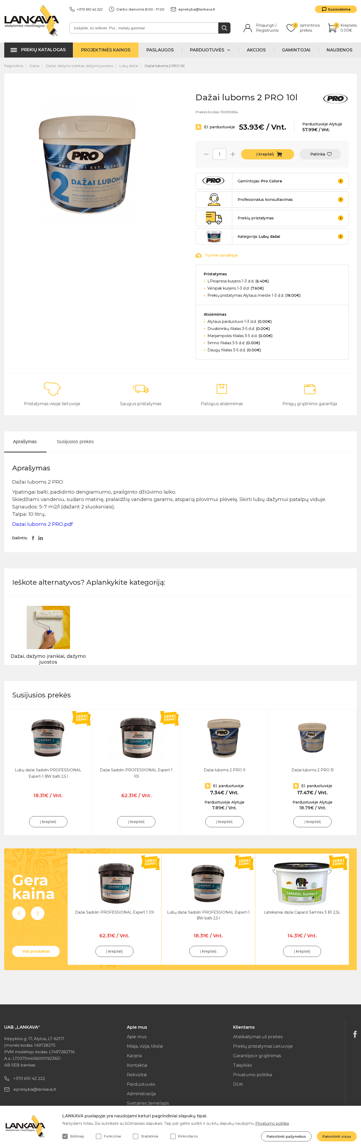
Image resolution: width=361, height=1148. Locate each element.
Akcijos (256, 50)
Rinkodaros (188, 1136)
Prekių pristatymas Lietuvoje (263, 1046)
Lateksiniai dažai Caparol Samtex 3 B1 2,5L (302, 912)
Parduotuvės (141, 1084)
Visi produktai (36, 951)
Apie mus (136, 1036)
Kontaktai (137, 1065)
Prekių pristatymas (256, 218)
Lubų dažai (128, 66)
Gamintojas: (260, 181)
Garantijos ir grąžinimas (257, 1055)
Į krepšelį (265, 154)
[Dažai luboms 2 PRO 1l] (224, 738)
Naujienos (340, 50)
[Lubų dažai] (214, 236)
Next (37, 913)
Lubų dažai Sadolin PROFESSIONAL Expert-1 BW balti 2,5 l (208, 915)
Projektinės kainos (106, 50)
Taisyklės (242, 1065)
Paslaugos (160, 50)
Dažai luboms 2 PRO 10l (164, 66)
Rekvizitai (137, 1074)
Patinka (317, 154)
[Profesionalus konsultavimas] (214, 199)
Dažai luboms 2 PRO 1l (224, 770)
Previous (19, 913)
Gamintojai (296, 50)
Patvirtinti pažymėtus (286, 1136)
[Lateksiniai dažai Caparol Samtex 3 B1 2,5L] (302, 883)
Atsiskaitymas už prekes (258, 1036)
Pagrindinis (13, 66)
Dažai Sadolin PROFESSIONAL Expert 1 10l (114, 912)
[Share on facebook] (33, 538)
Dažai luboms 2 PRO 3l (312, 770)
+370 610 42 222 (90, 9)
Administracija (141, 1093)
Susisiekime (339, 9)
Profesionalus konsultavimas (265, 199)
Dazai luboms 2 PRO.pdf (42, 524)
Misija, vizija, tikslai (145, 1046)
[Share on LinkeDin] (40, 538)
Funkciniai (112, 1136)
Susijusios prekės (75, 441)
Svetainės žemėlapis (148, 1103)
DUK (238, 1084)
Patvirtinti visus (336, 1136)
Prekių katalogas (43, 49)
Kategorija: (259, 236)
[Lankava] (33, 21)
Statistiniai (149, 1136)
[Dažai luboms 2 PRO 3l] (312, 738)
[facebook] (355, 1034)
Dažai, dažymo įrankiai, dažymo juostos (79, 66)
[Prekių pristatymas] (214, 218)
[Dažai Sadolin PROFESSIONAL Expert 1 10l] (136, 738)
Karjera (134, 1055)
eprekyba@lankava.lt (196, 9)
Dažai (34, 66)
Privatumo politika (252, 1074)
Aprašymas (25, 441)
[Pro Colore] (336, 99)
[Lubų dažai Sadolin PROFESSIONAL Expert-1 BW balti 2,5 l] (48, 738)
